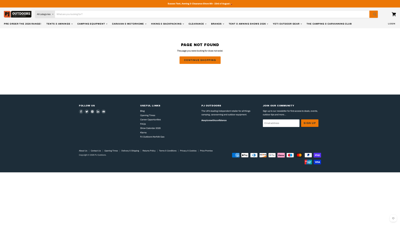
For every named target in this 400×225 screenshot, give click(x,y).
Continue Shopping (200, 60)
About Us (83, 151)
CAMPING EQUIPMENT (91, 24)
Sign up (310, 123)
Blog (142, 111)
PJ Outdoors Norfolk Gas (152, 137)
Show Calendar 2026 (150, 128)
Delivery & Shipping (130, 151)
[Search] (373, 14)
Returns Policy (149, 151)
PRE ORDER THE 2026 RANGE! (22, 24)
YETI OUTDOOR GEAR (286, 24)
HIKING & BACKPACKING (166, 24)
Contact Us (96, 151)
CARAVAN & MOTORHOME (128, 24)
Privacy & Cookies (188, 151)
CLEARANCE (197, 24)
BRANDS (216, 24)
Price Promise (206, 151)
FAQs (143, 124)
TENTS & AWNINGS (58, 24)
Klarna (143, 132)
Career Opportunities (150, 119)
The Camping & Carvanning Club (329, 24)
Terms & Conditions (168, 151)
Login (391, 24)
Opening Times (147, 115)
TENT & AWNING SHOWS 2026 (247, 24)
